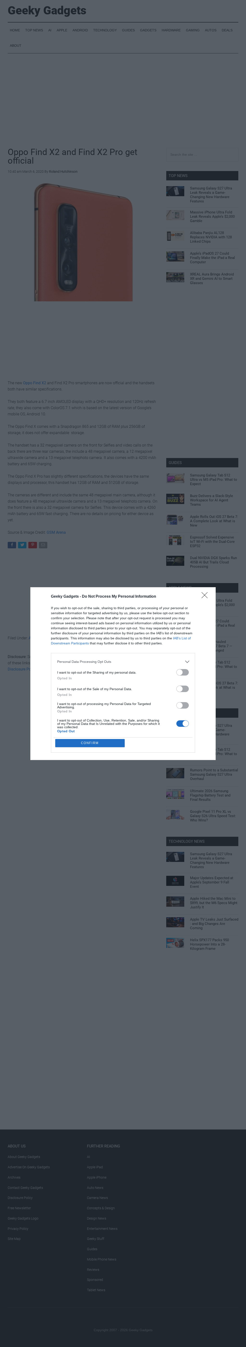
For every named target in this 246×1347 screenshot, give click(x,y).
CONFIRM (90, 743)
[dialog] (123, 673)
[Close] (206, 596)
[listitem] (123, 661)
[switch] (182, 672)
